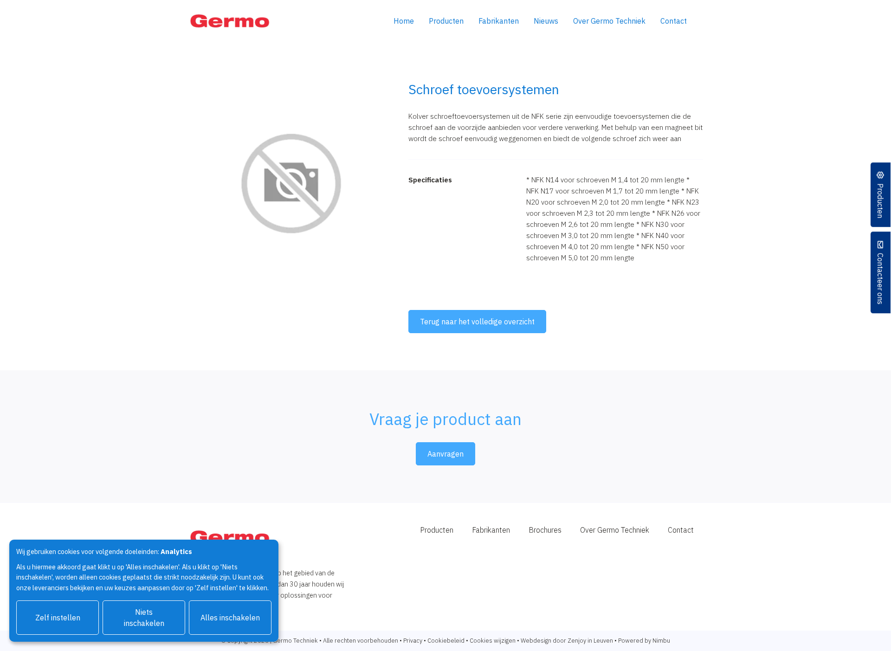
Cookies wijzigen (493, 641)
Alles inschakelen (230, 617)
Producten (446, 21)
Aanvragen (445, 453)
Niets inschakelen (144, 617)
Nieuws (546, 21)
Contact (673, 21)
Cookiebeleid (446, 641)
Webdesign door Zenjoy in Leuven (567, 641)
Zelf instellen (57, 617)
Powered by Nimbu (644, 641)
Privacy (412, 641)
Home (404, 21)
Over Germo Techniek (609, 21)
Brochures (545, 530)
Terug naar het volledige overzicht (477, 321)
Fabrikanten (498, 21)
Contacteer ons (880, 278)
